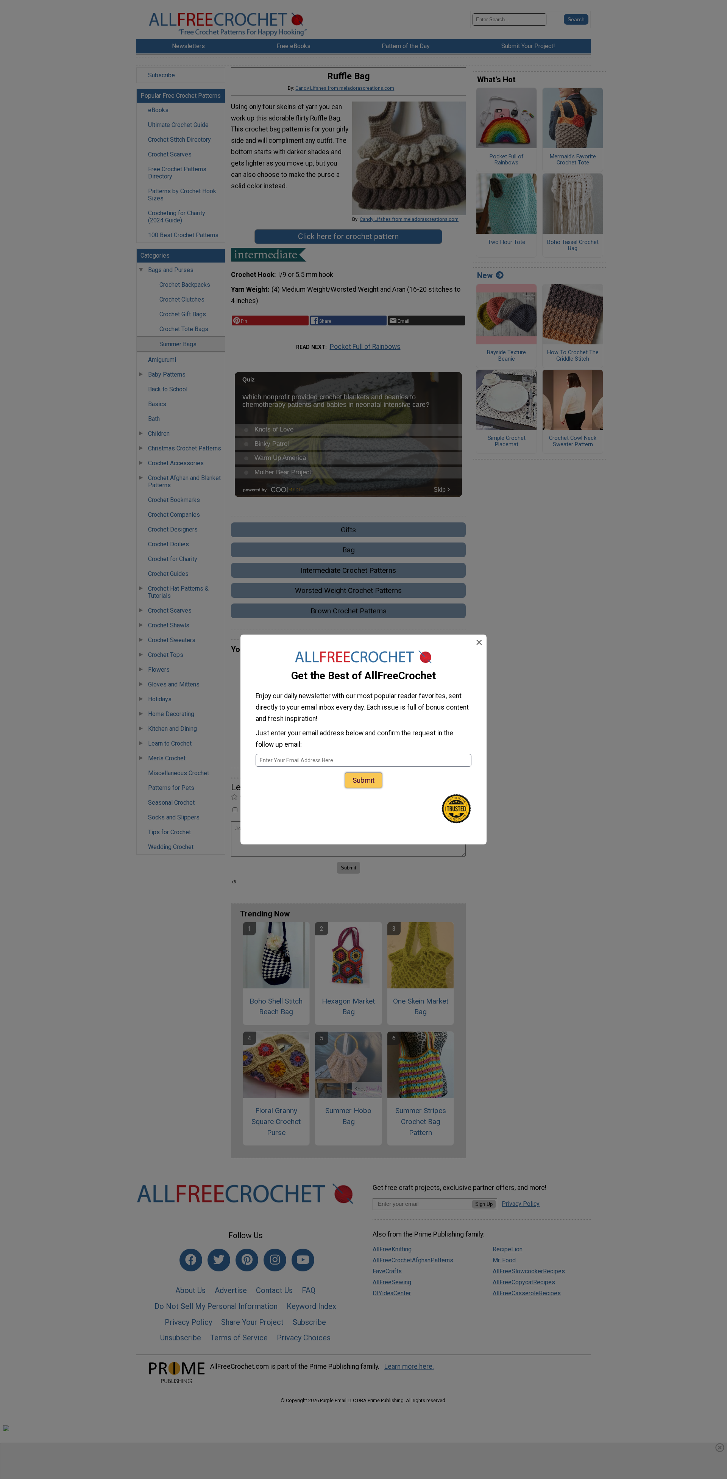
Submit (363, 780)
